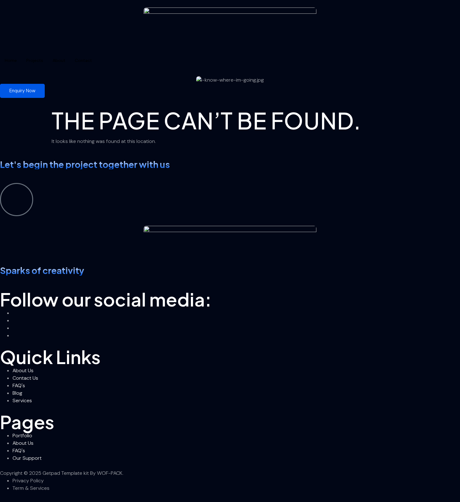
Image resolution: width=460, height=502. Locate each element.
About (59, 60)
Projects (34, 60)
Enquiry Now (22, 91)
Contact (83, 60)
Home (11, 60)
